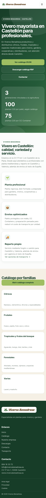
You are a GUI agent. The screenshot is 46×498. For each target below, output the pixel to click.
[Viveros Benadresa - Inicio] (14, 4)
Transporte (6, 451)
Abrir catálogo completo (23, 282)
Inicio (4, 432)
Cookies (4, 488)
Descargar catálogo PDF (23, 69)
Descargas (6, 443)
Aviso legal (5, 481)
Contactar (23, 77)
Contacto (5, 447)
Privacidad (5, 485)
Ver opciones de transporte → (17, 257)
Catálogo (5, 436)
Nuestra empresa (9, 440)
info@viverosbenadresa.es (13, 467)
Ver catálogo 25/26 (23, 62)
